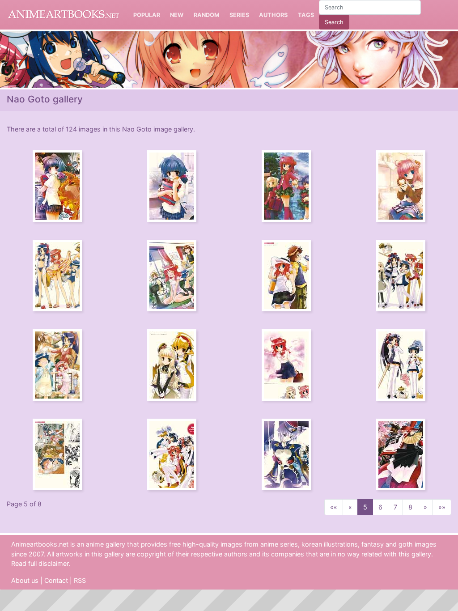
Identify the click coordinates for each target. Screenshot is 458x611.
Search (334, 22)
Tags (306, 15)
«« (333, 507)
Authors (273, 15)
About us (24, 580)
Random (207, 15)
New (176, 15)
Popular (146, 15)
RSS (80, 580)
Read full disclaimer (39, 563)
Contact (56, 580)
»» (441, 507)
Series (239, 15)
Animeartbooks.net (63, 14)
